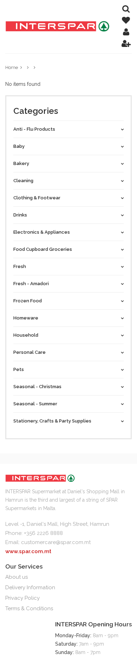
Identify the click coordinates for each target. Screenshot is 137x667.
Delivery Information (30, 587)
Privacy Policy (22, 598)
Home (11, 67)
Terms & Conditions (29, 608)
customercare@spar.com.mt (56, 542)
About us (16, 577)
